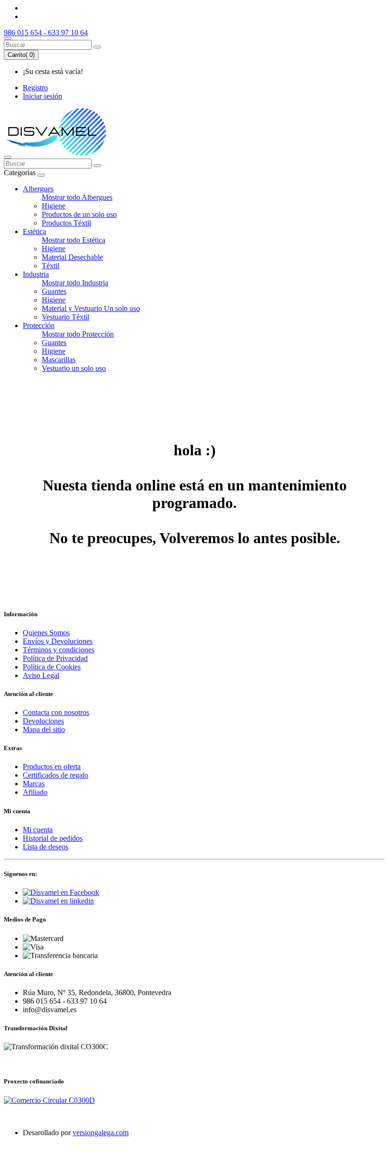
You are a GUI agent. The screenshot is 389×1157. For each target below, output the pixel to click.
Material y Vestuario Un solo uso (91, 308)
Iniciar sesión (42, 96)
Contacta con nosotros (56, 712)
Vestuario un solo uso (74, 368)
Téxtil (50, 266)
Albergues (38, 189)
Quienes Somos (46, 633)
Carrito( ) (21, 54)
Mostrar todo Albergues (77, 197)
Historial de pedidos (53, 838)
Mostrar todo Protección (78, 334)
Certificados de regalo (55, 775)
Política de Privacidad (55, 658)
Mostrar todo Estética (73, 240)
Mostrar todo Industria (75, 283)
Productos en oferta (52, 766)
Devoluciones (43, 721)
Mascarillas (58, 360)
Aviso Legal (41, 675)
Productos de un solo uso (79, 214)
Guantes (54, 291)
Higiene (53, 206)
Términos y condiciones (58, 650)
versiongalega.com (101, 1133)
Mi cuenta (38, 830)
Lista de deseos (45, 847)
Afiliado (35, 792)
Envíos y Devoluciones (58, 641)
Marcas (34, 784)
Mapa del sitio (44, 729)
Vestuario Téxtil (65, 317)
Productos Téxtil (66, 223)
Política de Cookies (52, 667)
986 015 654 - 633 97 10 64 (46, 32)
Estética (34, 231)
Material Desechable (72, 257)
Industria (36, 274)
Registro (35, 88)
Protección (39, 325)
